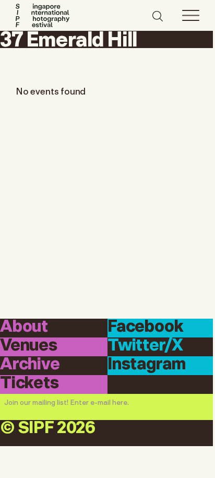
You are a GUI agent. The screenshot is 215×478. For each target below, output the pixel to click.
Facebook (146, 327)
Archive (30, 365)
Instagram (146, 365)
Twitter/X (145, 346)
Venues (28, 346)
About (24, 327)
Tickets (29, 383)
